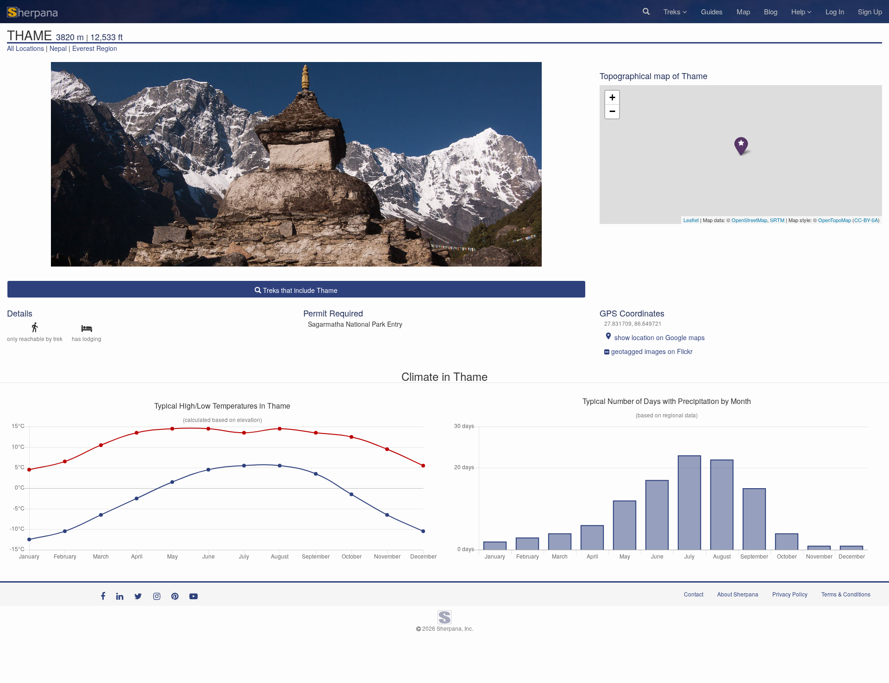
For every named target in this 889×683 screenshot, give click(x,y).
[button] (646, 11)
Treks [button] (673, 11)
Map (743, 11)
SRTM (777, 220)
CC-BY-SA (866, 220)
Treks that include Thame (299, 290)
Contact (693, 594)
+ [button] (612, 97)
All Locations (25, 48)
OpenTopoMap (834, 220)
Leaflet (691, 220)
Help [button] (799, 11)
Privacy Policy (790, 594)
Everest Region (94, 48)
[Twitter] (140, 594)
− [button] (612, 111)
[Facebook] (105, 594)
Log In (835, 11)
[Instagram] (159, 594)
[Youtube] (195, 594)
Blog (770, 11)
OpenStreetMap (749, 220)
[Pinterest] (177, 594)
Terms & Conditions (845, 594)
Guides (712, 11)
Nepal (58, 48)
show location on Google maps (654, 337)
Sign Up (870, 11)
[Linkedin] (122, 594)
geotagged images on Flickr (652, 351)
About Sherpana (737, 594)
